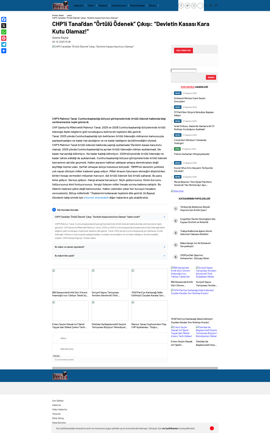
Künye (152, 5)
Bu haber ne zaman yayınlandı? (110, 247)
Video (91, 5)
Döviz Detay (58, 418)
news (69, 15)
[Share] (4, 51)
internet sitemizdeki (96, 197)
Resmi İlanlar (137, 5)
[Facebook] (4, 19)
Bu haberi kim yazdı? (110, 255)
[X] (4, 26)
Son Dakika (57, 400)
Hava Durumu (119, 5)
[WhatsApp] (4, 32)
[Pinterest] (4, 38)
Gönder (56, 356)
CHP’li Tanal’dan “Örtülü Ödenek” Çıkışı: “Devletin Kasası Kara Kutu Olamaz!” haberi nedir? (110, 216)
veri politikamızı (170, 428)
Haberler (78, 5)
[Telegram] (4, 44)
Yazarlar (103, 5)
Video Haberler (59, 409)
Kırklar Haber (58, 15)
